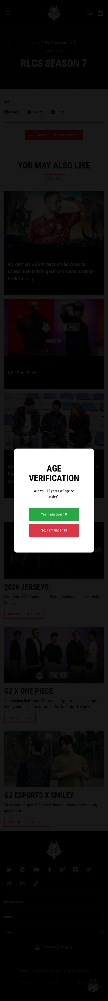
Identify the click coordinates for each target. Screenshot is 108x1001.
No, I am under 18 (54, 530)
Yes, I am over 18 (54, 514)
